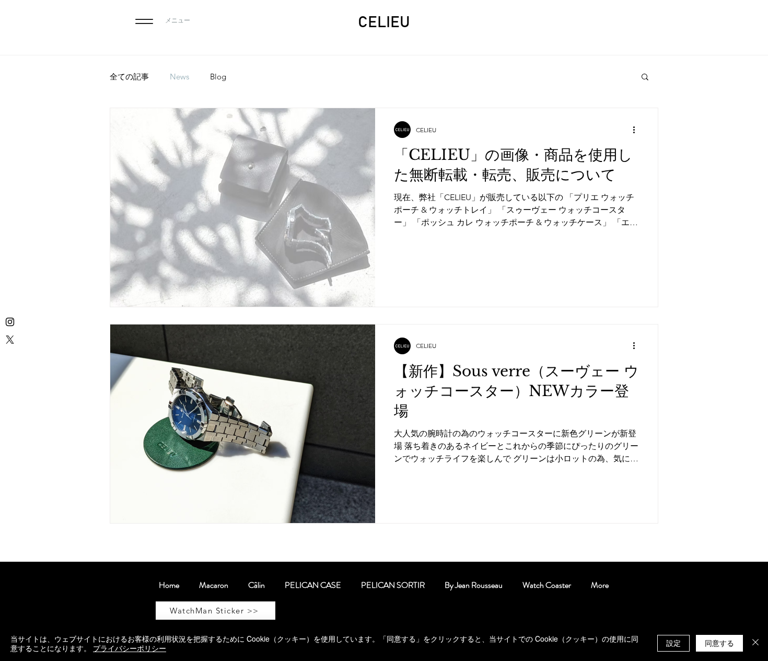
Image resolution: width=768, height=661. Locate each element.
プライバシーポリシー (129, 648)
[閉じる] (755, 643)
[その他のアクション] (637, 129)
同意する (719, 642)
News (179, 77)
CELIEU (384, 22)
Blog (218, 77)
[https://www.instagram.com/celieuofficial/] (10, 322)
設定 (673, 642)
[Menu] (144, 21)
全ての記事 (129, 77)
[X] (10, 339)
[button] (645, 77)
